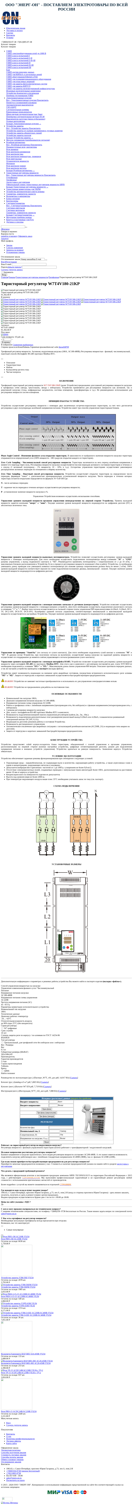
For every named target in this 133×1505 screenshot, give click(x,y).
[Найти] (26, 227)
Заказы (9, 245)
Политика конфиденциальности (20, 1439)
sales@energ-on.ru (8, 1214)
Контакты (10, 35)
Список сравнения (14, 248)
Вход (3, 262)
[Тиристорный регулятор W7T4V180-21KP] (21, 299)
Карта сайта (11, 1443)
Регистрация (11, 262)
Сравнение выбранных (23, 345)
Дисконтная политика (11, 1450)
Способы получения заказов (13, 1452)
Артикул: (5, 325)
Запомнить (8, 272)
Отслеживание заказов (11, 1462)
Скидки (9, 33)
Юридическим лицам (15, 28)
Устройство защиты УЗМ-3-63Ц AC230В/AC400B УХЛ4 (26, 1315)
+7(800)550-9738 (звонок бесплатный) (23, 1471)
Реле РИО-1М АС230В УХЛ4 (14, 1239)
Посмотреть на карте (15, 1480)
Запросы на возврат (15, 250)
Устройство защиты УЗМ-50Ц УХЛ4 (17, 1278)
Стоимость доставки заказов (13, 1455)
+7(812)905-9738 (13, 1473)
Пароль (4, 267)
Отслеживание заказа (10, 259)
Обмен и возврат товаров (12, 1459)
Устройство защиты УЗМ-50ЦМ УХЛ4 (18, 1287)
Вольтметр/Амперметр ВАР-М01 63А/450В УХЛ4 (23, 1354)
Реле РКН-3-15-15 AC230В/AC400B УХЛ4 (20, 1296)
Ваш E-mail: (6, 264)
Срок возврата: (7, 337)
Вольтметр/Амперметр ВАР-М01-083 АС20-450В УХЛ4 (26, 1363)
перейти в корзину (9, 236)
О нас (8, 1436)
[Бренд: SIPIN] (4, 334)
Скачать (73, 1078)
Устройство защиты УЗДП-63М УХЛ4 (18, 1306)
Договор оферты (13, 1441)
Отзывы (9, 37)
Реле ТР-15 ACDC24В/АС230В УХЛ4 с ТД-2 (21, 1373)
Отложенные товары (15, 252)
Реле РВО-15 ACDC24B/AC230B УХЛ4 (18, 1411)
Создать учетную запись (12, 270)
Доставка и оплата (14, 30)
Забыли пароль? (15, 267)
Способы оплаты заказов (12, 1457)
